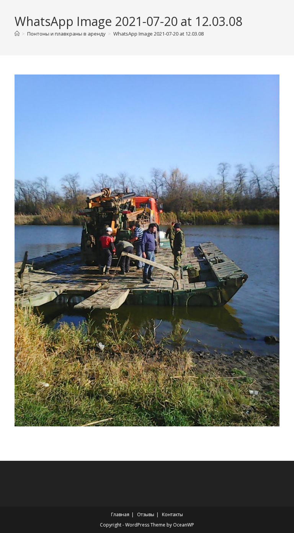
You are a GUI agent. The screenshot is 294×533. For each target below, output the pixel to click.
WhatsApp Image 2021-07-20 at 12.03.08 (158, 33)
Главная (120, 514)
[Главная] (17, 33)
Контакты (172, 514)
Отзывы (145, 514)
